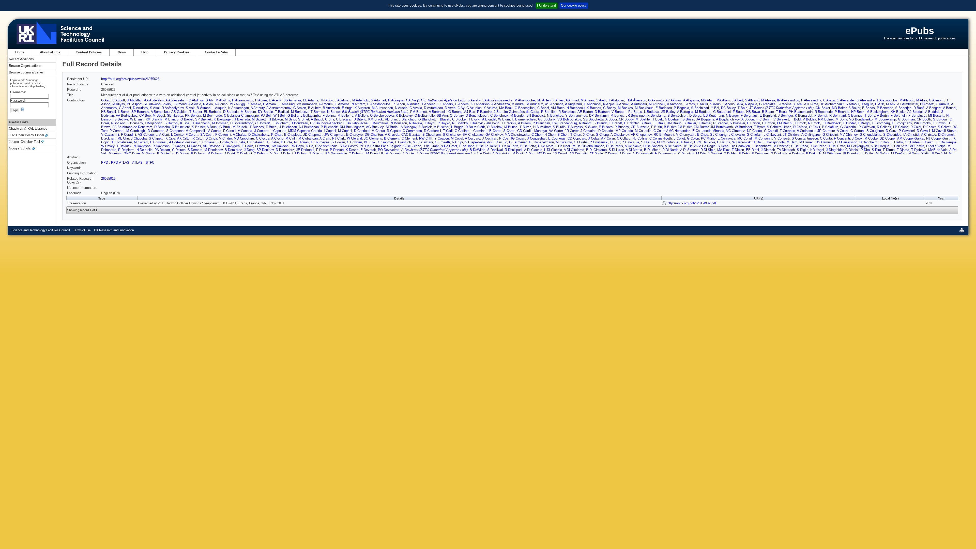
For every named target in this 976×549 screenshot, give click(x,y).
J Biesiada (242, 119)
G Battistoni (722, 112)
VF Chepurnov (641, 134)
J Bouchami (280, 123)
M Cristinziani (423, 142)
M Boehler (643, 119)
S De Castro (349, 146)
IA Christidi (911, 134)
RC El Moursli (664, 134)
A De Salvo (633, 146)
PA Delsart (162, 150)
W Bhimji (136, 119)
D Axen (450, 108)
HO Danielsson (846, 142)
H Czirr (615, 142)
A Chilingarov (810, 134)
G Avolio (415, 108)
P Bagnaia (681, 108)
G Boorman (906, 119)
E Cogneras (557, 138)
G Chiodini (830, 134)
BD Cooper (887, 138)
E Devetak (368, 150)
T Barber (195, 112)
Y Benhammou (576, 115)
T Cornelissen (122, 142)
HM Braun (674, 123)
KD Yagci (817, 150)
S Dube (744, 154)
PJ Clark (338, 138)
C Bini (329, 119)
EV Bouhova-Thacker (325, 123)
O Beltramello (425, 115)
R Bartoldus (567, 112)
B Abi (210, 100)
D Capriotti (362, 131)
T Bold (796, 119)
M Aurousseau (382, 108)
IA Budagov (408, 127)
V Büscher (441, 127)
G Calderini (848, 127)
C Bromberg (881, 123)
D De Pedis (614, 146)
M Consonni (763, 138)
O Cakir (814, 127)
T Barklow (318, 112)
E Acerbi (275, 100)
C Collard (623, 138)
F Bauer (738, 112)
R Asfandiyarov (173, 108)
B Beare (768, 112)
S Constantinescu (805, 138)
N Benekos (555, 115)
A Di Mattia (634, 150)
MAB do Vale (938, 150)
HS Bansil (108, 112)
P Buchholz (329, 127)
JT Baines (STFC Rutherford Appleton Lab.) (781, 108)
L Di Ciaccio (553, 150)
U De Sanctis (653, 146)
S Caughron (875, 131)
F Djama (903, 150)
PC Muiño (708, 138)
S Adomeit (378, 100)
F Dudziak (813, 154)
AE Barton (585, 112)
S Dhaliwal (495, 150)
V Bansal (949, 108)
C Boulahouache (355, 123)
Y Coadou (441, 138)
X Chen (588, 134)
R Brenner (720, 123)
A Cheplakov (620, 134)
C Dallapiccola (774, 142)
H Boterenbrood (241, 123)
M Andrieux (534, 104)
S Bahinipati (700, 108)
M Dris (701, 154)
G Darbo (897, 142)
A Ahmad (572, 100)
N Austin (401, 108)
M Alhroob (906, 100)
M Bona (841, 119)
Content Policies (89, 52)
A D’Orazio (684, 142)
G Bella (292, 115)
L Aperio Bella (733, 104)
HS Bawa (753, 112)
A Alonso (221, 104)
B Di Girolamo (596, 150)
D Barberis (231, 112)
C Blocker (459, 119)
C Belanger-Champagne (241, 115)
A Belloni (361, 115)
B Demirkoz (233, 150)
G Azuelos (474, 108)
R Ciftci (197, 138)
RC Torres (301, 142)
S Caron (509, 131)
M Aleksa (768, 100)
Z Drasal (611, 154)
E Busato (606, 127)
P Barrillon (548, 112)
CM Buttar (701, 127)
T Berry (869, 115)
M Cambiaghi (136, 131)
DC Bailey (728, 108)
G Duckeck (779, 154)
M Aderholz (360, 100)
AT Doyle (596, 154)
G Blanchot (426, 119)
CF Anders (445, 104)
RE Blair (391, 119)
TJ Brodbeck (831, 123)
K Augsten (362, 108)
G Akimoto (656, 100)
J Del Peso (818, 146)
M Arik (890, 104)
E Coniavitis (726, 138)
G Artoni (125, 108)
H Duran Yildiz (918, 154)
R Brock (814, 123)
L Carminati (478, 131)
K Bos (184, 123)
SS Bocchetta (593, 119)
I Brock (800, 123)
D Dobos (182, 154)
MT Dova (544, 154)
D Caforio (800, 127)
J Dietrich (768, 150)
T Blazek (443, 119)
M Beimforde (212, 115)
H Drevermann (665, 154)
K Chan (276, 134)
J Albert (737, 100)
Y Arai (798, 104)
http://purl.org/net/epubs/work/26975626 (130, 79)
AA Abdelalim (154, 100)
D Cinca (211, 138)
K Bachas (594, 108)
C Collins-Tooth (660, 138)
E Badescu (663, 108)
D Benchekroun (477, 115)
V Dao (884, 142)
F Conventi (842, 138)
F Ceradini (128, 134)
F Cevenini (223, 134)
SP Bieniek (203, 119)
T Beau (781, 112)
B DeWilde (477, 150)
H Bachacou (576, 108)
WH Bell (279, 115)
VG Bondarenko (861, 119)
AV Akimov (673, 100)
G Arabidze (767, 104)
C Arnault (942, 104)
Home (19, 52)
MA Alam (723, 100)
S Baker (854, 108)
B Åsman (203, 108)
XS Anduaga (554, 104)
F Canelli (229, 131)
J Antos (689, 104)
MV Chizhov (849, 134)
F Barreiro (484, 112)
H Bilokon (276, 119)
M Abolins (223, 100)
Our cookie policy (574, 5)
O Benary (457, 115)
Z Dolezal (316, 154)
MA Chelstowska (517, 134)
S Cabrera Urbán (779, 127)
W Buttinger (743, 127)
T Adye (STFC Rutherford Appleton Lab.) (435, 100)
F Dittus (889, 150)
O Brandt (615, 123)
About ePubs (50, 52)
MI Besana (936, 115)
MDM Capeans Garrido (305, 131)
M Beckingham (877, 112)
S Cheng (602, 134)
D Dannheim (868, 142)
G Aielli (601, 100)
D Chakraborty (258, 134)
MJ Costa (238, 142)
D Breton (753, 123)
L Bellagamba (310, 115)
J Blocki (474, 119)
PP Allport (134, 104)
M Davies (194, 146)
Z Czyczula (630, 142)
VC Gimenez (735, 131)
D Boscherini (200, 123)
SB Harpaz (175, 115)
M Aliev (921, 100)
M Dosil (518, 154)
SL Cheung (718, 134)
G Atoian (299, 108)
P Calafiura (830, 127)
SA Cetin (206, 134)
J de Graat (431, 146)
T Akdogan (616, 100)
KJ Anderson (480, 104)
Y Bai (715, 108)
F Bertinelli (898, 115)
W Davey (107, 146)
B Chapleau (292, 134)
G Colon (693, 138)
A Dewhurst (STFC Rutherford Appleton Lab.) (434, 150)
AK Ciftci (183, 138)
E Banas (868, 108)
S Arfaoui (852, 104)
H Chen (549, 134)
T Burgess (575, 127)
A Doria (485, 154)
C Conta (826, 138)
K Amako (254, 104)
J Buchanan (288, 127)
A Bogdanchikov (728, 119)
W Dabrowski (742, 142)
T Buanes (257, 127)
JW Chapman (334, 134)
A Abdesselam (176, 100)
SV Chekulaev (473, 134)
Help (144, 52)
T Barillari (282, 112)
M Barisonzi (300, 112)
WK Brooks (922, 123)
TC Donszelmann (541, 142)
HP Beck (857, 112)
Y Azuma (490, 108)
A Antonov (674, 104)
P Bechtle (842, 112)
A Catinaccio (806, 131)
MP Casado (624, 131)
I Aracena (784, 104)
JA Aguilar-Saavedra (497, 100)
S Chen (562, 134)
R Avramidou (433, 108)
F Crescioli (403, 142)
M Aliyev (118, 104)
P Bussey (622, 127)
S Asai (155, 108)
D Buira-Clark (475, 127)
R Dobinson (165, 154)
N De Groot (449, 146)
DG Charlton (374, 134)
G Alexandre (866, 100)
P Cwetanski (599, 142)
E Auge (347, 108)
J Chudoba (139, 138)
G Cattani (857, 131)
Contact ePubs (216, 52)
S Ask (190, 108)
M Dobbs (148, 154)
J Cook (857, 138)
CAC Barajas (410, 134)
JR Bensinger (635, 115)
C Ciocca (262, 138)
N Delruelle (144, 150)
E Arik (879, 104)
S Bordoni (940, 119)
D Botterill (262, 123)
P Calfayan (867, 127)
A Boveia (415, 123)
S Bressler (737, 123)
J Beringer (785, 115)
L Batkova (651, 112)
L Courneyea (320, 142)
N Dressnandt (643, 154)
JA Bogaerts (705, 119)
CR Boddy (626, 119)
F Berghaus (749, 115)
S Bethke (121, 119)
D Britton (768, 123)
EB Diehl (752, 150)
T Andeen (428, 104)
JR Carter (571, 131)
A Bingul (317, 119)
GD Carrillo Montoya (532, 131)
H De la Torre (508, 146)
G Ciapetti (156, 138)
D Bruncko (162, 127)
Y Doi (274, 154)
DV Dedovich (740, 146)
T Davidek (123, 146)
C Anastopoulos (378, 104)
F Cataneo (787, 131)
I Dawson (262, 146)
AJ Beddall (915, 112)
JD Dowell (560, 154)
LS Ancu (398, 104)
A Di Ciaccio (533, 150)
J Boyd (429, 123)
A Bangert (933, 108)
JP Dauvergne (946, 142)
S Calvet (944, 127)
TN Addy (326, 100)
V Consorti (782, 138)
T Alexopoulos (887, 100)
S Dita (876, 150)
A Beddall (932, 112)
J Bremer (704, 123)
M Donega (393, 154)
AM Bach (558, 108)
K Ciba (170, 138)
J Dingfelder (834, 150)
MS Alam (707, 100)
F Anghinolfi (592, 104)
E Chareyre (354, 134)
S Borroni (171, 123)
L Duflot (868, 154)
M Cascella (643, 131)
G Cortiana (207, 142)
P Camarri (117, 131)
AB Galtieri (179, 112)
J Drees (625, 154)
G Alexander (846, 100)
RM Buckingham (352, 127)
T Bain (742, 108)
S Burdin (559, 127)
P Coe (503, 138)
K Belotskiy (404, 115)
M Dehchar (781, 146)
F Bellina (329, 115)
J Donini (409, 154)
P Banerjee (885, 108)
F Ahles (558, 100)
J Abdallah (134, 100)
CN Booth (924, 119)
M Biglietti (259, 119)
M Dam (792, 142)
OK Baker (823, 108)
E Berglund (768, 115)
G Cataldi (771, 131)
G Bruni (225, 127)
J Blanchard (407, 119)
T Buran (525, 127)
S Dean (723, 146)
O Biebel (186, 119)
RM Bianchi (153, 119)
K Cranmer (385, 142)
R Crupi (457, 142)
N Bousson (399, 123)
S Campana (175, 131)
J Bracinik (508, 123)
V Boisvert (781, 119)
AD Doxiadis (578, 154)
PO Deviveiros (388, 150)
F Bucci (271, 127)
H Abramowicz (242, 100)
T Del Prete (836, 146)
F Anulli (702, 104)
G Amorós (342, 104)
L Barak (123, 112)
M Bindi (290, 119)
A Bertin (883, 115)
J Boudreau (299, 123)
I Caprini (330, 131)
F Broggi (864, 123)
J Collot (679, 138)
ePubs (919, 30)
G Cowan (338, 142)
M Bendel (517, 115)
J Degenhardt (761, 146)
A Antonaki (639, 104)
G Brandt (600, 123)
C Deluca (179, 150)
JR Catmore (826, 131)
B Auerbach (331, 108)
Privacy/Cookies (176, 52)
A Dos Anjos (501, 154)
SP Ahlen (544, 100)
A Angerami (573, 104)
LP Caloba (900, 127)
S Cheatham (431, 134)
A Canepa (245, 131)
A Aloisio (194, 104)
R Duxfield (939, 154)
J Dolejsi (286, 154)
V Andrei (518, 104)
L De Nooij (563, 146)
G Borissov (135, 123)
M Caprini (345, 131)
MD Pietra (916, 146)
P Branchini (541, 123)
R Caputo (394, 131)
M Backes (625, 108)
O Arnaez (927, 104)
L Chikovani (772, 134)
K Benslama (656, 115)
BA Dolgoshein (336, 154)
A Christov (928, 134)
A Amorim (325, 104)
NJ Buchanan (309, 127)
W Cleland (354, 138)
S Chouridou (892, 134)
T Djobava (918, 150)
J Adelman (342, 100)
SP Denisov (265, 150)
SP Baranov (140, 112)
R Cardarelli (432, 131)
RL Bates (635, 112)
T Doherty (261, 154)
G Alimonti (936, 100)
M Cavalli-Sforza (944, 131)
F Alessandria (811, 100)
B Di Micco (652, 150)
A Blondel (489, 119)
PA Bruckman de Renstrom (132, 127)
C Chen (536, 134)
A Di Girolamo (574, 150)
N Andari (413, 104)
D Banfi (918, 108)
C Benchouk (499, 115)
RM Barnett (418, 112)
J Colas (593, 138)
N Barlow (333, 112)
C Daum (928, 142)
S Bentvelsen (677, 115)
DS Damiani (824, 142)
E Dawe (247, 146)
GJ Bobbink (546, 119)
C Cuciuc (500, 142)
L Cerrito (177, 134)
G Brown (939, 123)
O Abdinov (196, 100)
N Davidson (141, 146)
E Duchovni (760, 154)
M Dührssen (832, 154)
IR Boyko (443, 123)
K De (309, 146)
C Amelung (287, 104)
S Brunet (198, 127)
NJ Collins (639, 138)
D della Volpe (936, 146)
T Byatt (759, 127)
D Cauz (891, 131)
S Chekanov (452, 134)
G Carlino (461, 131)
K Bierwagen (223, 119)
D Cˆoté (286, 142)
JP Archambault (832, 104)
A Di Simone (689, 150)
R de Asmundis (326, 146)
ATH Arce (811, 104)
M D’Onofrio (666, 142)
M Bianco (171, 119)
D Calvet (929, 127)
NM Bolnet (826, 119)
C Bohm (765, 119)
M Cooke (871, 138)
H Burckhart (542, 127)
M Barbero (248, 112)
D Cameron (156, 131)
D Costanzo (255, 142)
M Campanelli (196, 131)
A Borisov (118, 123)
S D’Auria (648, 142)
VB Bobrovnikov (569, 119)
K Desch (352, 150)
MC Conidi (745, 138)
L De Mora (545, 146)
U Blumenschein (524, 119)
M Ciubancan (308, 138)
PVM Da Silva (704, 142)
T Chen (575, 134)
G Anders (462, 104)
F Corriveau (158, 142)
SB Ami (442, 115)
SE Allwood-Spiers (157, 104)
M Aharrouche (524, 100)
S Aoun (715, 104)
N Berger (732, 115)
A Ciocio (277, 138)
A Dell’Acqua (880, 146)
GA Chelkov (494, 134)
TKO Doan (132, 154)
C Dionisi (852, 150)
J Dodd (229, 154)
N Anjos (609, 104)
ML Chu (123, 138)
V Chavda (392, 134)
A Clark (324, 138)
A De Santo (673, 146)
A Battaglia (685, 112)
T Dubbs (730, 154)
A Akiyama (691, 100)
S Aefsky (474, 100)
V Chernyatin (685, 134)
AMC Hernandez (678, 131)
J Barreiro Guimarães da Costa (516, 112)
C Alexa (829, 100)
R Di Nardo (670, 150)
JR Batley (668, 112)
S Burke (591, 127)
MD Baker (839, 108)
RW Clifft (425, 138)
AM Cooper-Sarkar (910, 138)
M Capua (378, 131)
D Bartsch (602, 112)
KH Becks (898, 112)
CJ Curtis (581, 142)
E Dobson (198, 154)
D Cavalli (923, 131)
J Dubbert (715, 154)
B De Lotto (528, 146)
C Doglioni (244, 154)
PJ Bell (266, 115)
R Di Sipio (707, 150)
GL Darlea (912, 142)
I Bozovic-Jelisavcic (484, 123)
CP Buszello (640, 127)
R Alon (208, 104)
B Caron (495, 131)
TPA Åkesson (636, 100)
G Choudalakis (870, 134)
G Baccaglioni (525, 108)
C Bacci (543, 108)
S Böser (688, 119)
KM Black (375, 119)
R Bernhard (837, 115)
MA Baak (506, 108)
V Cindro (225, 138)
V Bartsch (619, 112)
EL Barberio (212, 112)
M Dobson (214, 154)
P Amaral (270, 104)
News (121, 52)
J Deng (249, 150)
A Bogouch (749, 119)
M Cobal (457, 138)
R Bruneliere (181, 127)
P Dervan (337, 150)
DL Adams (310, 100)
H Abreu (261, 100)
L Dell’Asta (899, 146)
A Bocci (611, 119)
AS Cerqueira (147, 134)
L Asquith (219, 108)
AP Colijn (608, 138)
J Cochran (489, 138)
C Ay (461, 108)
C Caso (658, 131)
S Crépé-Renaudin (478, 142)
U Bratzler (631, 123)
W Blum (504, 119)
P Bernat (820, 115)
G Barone (455, 112)
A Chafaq (239, 134)
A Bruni (212, 127)
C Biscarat (344, 119)
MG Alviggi (238, 104)
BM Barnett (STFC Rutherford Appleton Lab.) (375, 112)
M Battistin (703, 112)
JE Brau (659, 123)
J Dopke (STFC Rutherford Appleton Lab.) (447, 154)
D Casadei (606, 131)
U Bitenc (360, 119)
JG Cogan (517, 138)
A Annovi (622, 104)
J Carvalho (588, 131)
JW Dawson (279, 146)
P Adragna (395, 100)
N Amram (358, 104)
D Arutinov (140, 108)
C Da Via (723, 142)
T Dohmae (356, 154)
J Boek (657, 119)
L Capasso (278, 131)
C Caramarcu (412, 131)
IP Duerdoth (851, 154)
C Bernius (855, 115)
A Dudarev (796, 154)
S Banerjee (903, 108)
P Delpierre (126, 150)
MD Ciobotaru (244, 138)
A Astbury (258, 108)
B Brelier (689, 123)
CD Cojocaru (577, 138)
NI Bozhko (460, 123)
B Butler (670, 127)
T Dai (757, 142)
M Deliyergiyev (858, 146)
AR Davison (211, 146)
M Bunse (510, 127)
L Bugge (457, 127)
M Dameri (806, 142)
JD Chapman (312, 134)
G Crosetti (442, 142)
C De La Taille (486, 146)
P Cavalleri (907, 131)
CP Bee (145, 115)
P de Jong (466, 146)
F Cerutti (192, 134)
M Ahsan (587, 100)
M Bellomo (345, 115)
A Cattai (842, 131)
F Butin (656, 127)
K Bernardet (803, 115)
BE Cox (369, 142)
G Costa (223, 142)
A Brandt (585, 123)
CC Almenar (517, 142)
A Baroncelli (437, 112)
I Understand (546, 5)
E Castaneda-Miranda (708, 131)
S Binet (303, 119)
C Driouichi (686, 154)
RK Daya (297, 146)
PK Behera (193, 115)
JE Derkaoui (305, 150)
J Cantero (261, 131)
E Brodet (849, 123)
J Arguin (867, 104)
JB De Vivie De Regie (699, 146)
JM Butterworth (721, 127)
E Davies (178, 146)
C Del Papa (799, 146)
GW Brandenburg (564, 123)
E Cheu (702, 134)
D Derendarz (285, 150)
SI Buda (392, 127)
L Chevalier (736, 134)
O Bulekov (494, 127)
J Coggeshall (536, 138)
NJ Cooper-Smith (938, 138)
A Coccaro (472, 138)
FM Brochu (785, 123)
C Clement (409, 138)
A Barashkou (160, 112)
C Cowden (354, 142)
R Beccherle (824, 112)
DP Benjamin (598, 115)
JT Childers (791, 134)
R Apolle (751, 104)
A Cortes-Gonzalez (183, 142)
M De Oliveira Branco (588, 146)
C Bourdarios (379, 123)
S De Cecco (412, 146)
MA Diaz (723, 150)
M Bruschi (240, 127)
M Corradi (141, 142)
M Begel (159, 115)
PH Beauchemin (801, 112)
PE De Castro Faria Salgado (380, 146)
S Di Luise (616, 150)
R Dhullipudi (513, 150)
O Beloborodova (382, 115)
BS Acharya (292, 100)
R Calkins (884, 127)
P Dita (865, 150)
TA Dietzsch (786, 150)
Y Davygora (231, 146)
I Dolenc (301, 154)
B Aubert (314, 108)
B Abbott (118, 100)
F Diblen (738, 150)
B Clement (392, 138)
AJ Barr (469, 112)
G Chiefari (754, 134)
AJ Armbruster (907, 104)
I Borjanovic (153, 123)
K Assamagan (238, 108)
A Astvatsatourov (278, 108)
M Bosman (220, 123)
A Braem (524, 123)
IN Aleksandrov (788, 100)
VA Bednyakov (126, 115)
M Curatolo (564, 142)
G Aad (105, 100)
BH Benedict (535, 115)
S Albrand (752, 100)
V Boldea (809, 119)
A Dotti (530, 154)
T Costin (272, 142)
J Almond (180, 104)
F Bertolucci (917, 115)
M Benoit (617, 115)
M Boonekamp (885, 119)
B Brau (645, 123)
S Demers (195, 150)
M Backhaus (644, 108)
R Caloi (915, 127)
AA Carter (556, 131)
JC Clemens (373, 138)
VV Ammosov (307, 104)
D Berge (695, 115)
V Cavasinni (110, 134)
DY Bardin (265, 112)
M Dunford (898, 154)
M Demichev (213, 150)
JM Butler (685, 127)
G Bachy (609, 108)
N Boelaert (672, 119)
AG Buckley (375, 127)
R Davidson (161, 146)
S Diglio (802, 150)
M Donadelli (375, 154)
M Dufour (882, 154)
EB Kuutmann (713, 115)
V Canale (214, 131)
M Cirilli (290, 138)
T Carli (448, 131)
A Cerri (164, 134)
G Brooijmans (902, 123)
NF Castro (754, 131)
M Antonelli (657, 104)
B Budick (425, 127)
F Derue (322, 150)
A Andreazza (500, 104)
